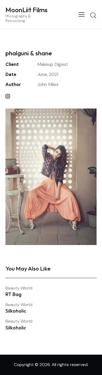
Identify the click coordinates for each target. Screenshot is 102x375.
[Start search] (93, 15)
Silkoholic (15, 311)
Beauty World (18, 288)
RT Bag (13, 294)
